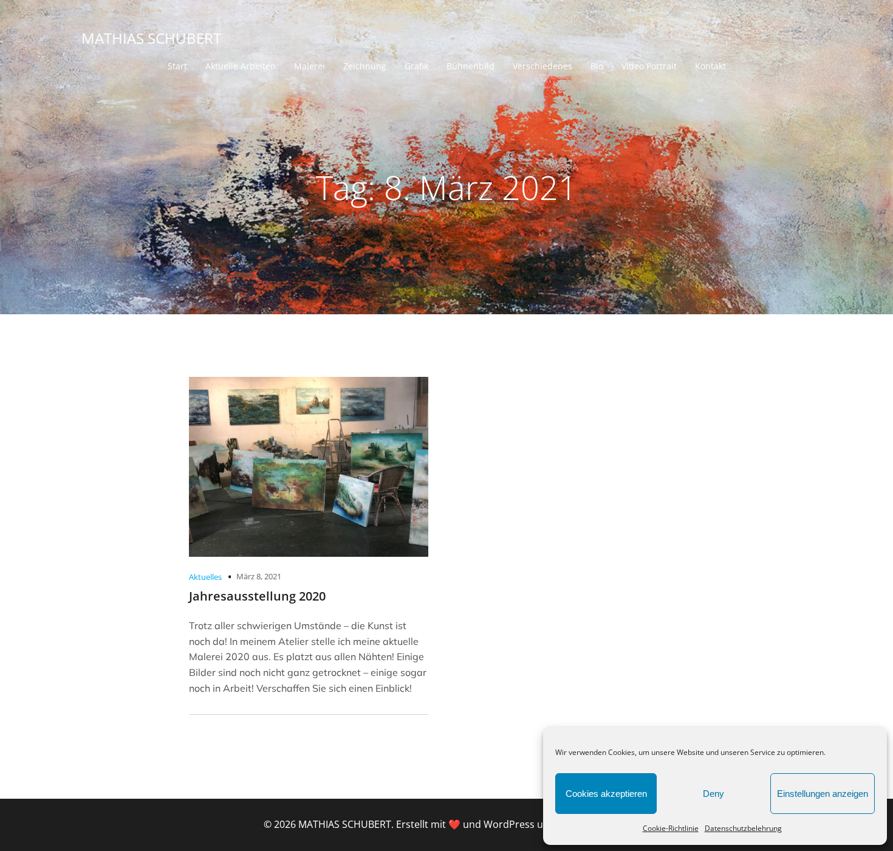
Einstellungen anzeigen (822, 793)
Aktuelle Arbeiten (240, 66)
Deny (713, 793)
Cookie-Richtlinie (671, 828)
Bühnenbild (470, 66)
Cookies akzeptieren (606, 793)
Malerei (309, 66)
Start (177, 66)
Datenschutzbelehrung (743, 828)
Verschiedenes (542, 66)
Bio (596, 66)
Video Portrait (649, 66)
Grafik (416, 66)
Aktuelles (205, 576)
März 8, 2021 (258, 576)
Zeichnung (364, 66)
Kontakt (710, 66)
